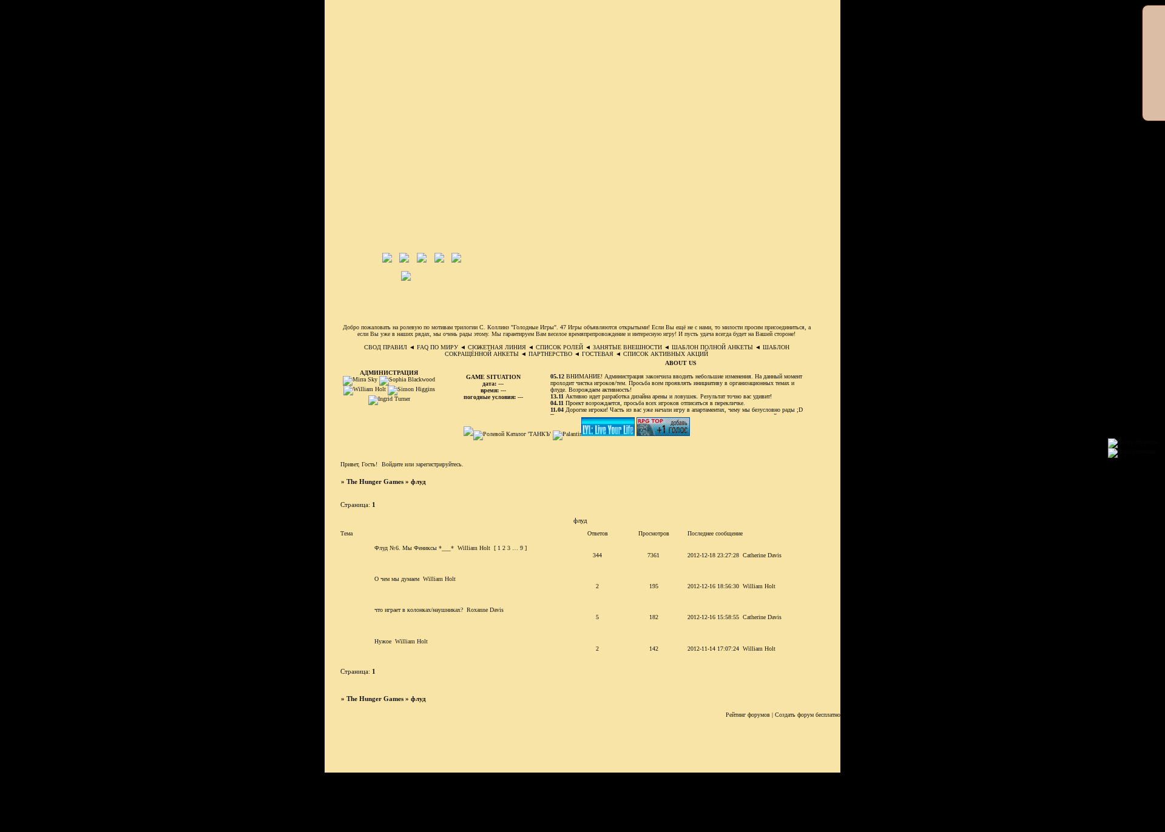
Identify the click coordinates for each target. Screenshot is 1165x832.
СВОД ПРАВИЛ (385, 347)
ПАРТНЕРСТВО (550, 354)
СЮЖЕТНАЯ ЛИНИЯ (497, 347)
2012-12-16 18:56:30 (713, 586)
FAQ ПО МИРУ (437, 347)
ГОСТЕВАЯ (597, 354)
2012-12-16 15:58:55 (713, 617)
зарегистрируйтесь (439, 464)
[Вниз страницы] (1132, 451)
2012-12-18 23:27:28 (713, 555)
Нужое (382, 641)
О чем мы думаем (396, 578)
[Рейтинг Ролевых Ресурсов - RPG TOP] (663, 434)
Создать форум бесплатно (807, 714)
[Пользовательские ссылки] (637, 276)
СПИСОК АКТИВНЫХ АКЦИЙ (665, 354)
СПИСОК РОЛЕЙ (559, 347)
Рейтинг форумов (748, 714)
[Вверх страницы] (1133, 441)
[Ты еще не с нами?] (609, 434)
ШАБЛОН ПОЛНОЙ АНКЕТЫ (712, 347)
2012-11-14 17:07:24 (713, 648)
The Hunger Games (375, 481)
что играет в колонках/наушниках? (418, 609)
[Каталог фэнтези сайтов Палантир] (567, 434)
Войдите (392, 464)
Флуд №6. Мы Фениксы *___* (414, 548)
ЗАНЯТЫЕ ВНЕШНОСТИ (627, 347)
